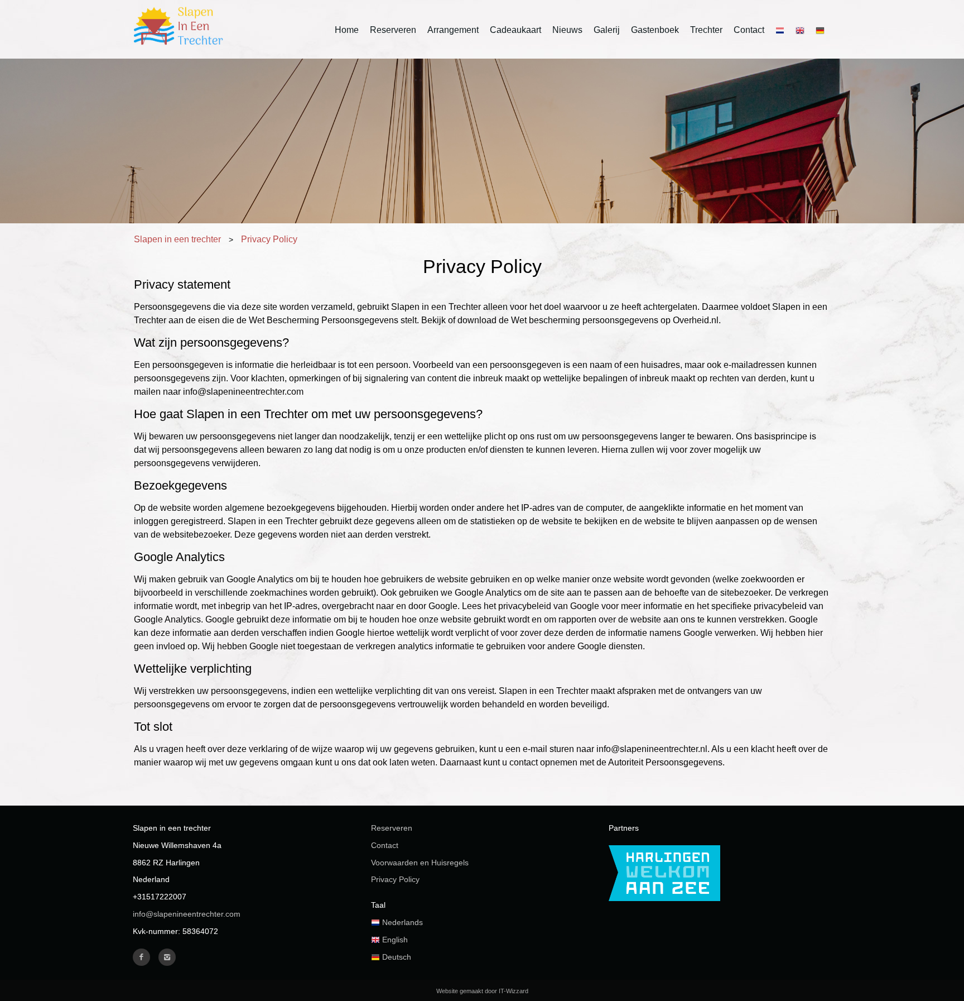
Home (347, 30)
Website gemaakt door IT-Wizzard (482, 991)
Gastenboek (655, 30)
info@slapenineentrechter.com (186, 913)
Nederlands (401, 922)
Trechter (706, 30)
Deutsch (395, 956)
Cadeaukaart (515, 30)
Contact (749, 30)
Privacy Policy (395, 879)
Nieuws (567, 30)
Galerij (607, 30)
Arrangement (453, 30)
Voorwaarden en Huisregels (420, 862)
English (394, 939)
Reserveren (393, 30)
